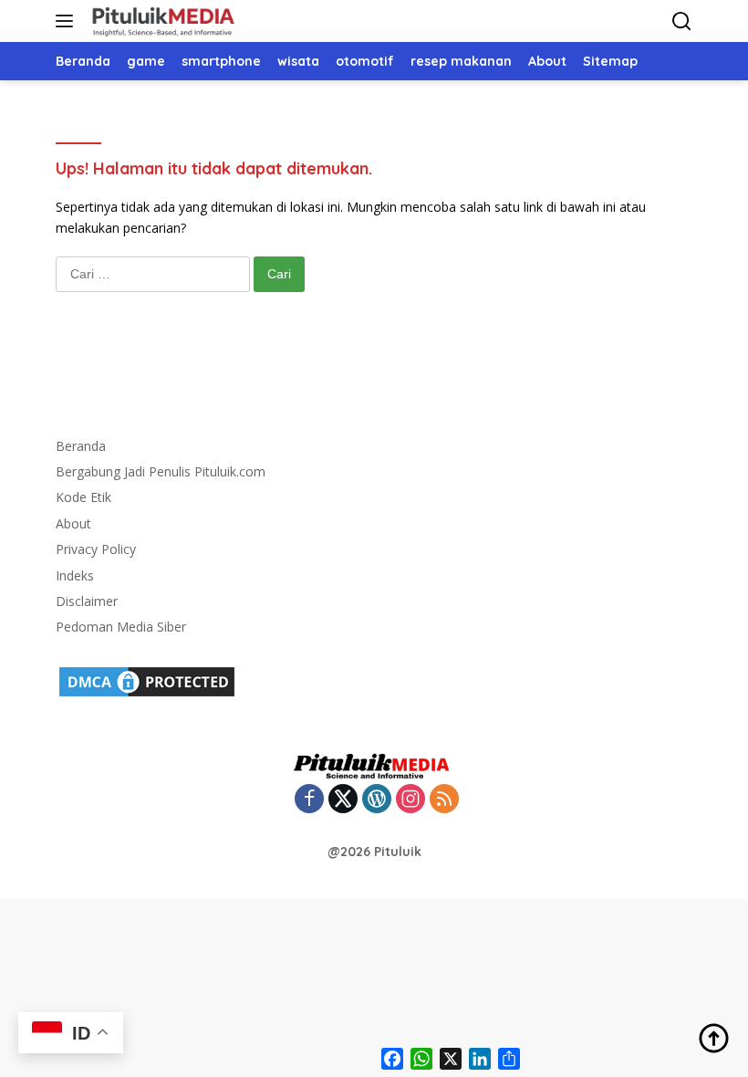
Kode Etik (83, 497)
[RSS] (444, 800)
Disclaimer (87, 601)
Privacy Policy (96, 549)
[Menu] (68, 21)
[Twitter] (343, 800)
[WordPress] (376, 800)
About (73, 523)
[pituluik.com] (160, 21)
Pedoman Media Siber (121, 626)
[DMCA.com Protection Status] (147, 679)
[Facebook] (309, 800)
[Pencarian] (681, 21)
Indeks (75, 575)
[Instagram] (410, 800)
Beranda (81, 446)
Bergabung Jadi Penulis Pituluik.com (160, 471)
